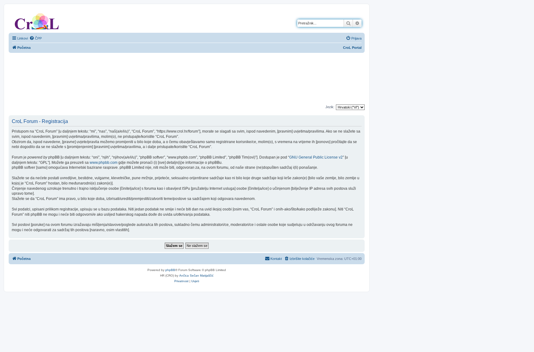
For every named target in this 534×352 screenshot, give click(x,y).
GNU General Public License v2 (316, 157)
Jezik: (329, 107)
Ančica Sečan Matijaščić (196, 275)
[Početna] (36, 20)
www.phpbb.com (103, 162)
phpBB (170, 270)
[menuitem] (35, 38)
